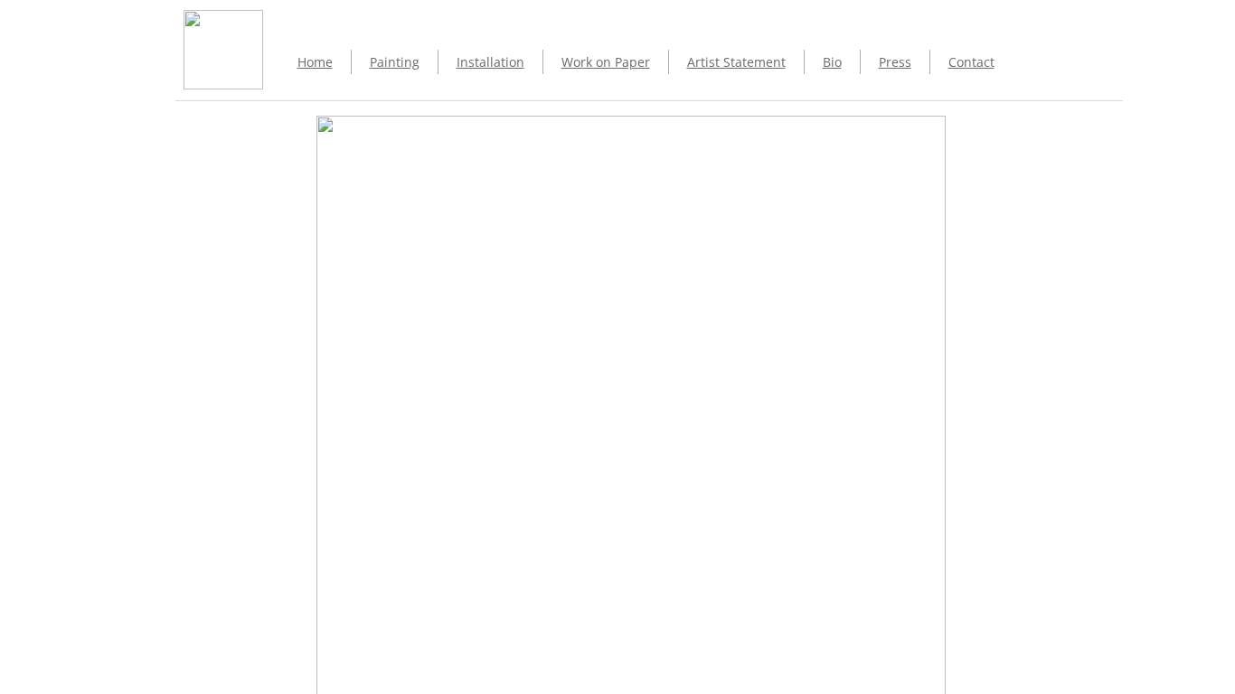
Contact (971, 61)
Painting (395, 61)
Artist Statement (736, 61)
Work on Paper (605, 61)
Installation (490, 61)
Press (895, 61)
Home (315, 61)
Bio (832, 61)
